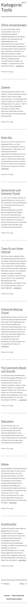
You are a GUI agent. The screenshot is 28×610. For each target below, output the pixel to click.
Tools (11, 71)
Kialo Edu (6, 137)
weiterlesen (20, 66)
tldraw (5, 464)
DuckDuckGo (8, 524)
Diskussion (7, 421)
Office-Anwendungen (14, 24)
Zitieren (5, 87)
